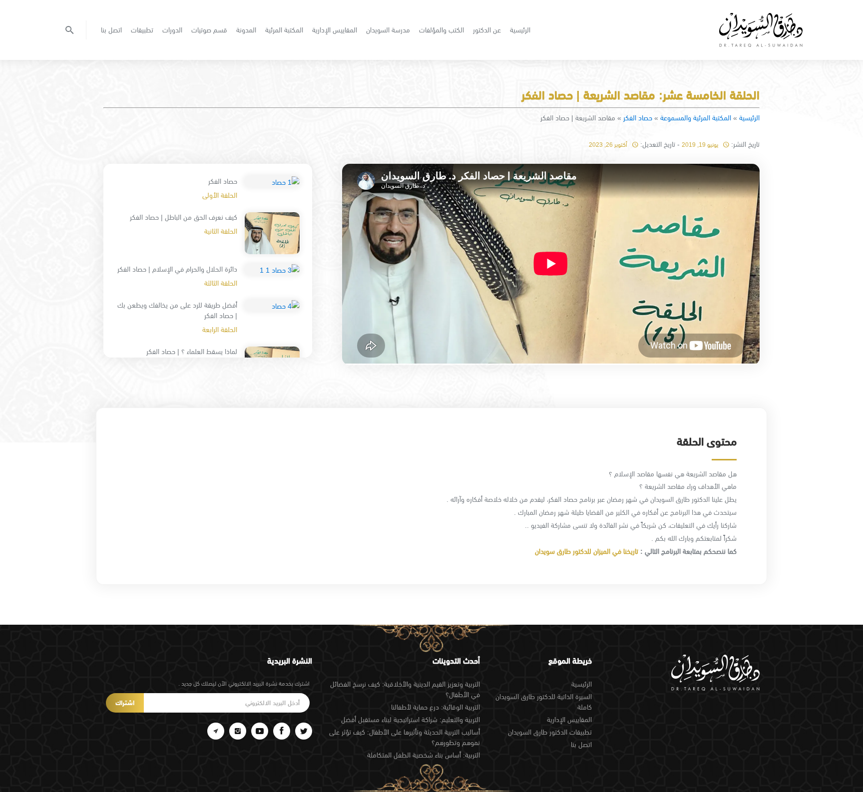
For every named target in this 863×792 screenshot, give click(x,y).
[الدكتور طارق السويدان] (761, 30)
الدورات (172, 30)
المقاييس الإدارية (334, 30)
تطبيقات (142, 30)
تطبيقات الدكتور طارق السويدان (550, 732)
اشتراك (124, 703)
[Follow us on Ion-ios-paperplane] (215, 731)
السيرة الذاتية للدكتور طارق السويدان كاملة (543, 702)
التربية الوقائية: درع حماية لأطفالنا (435, 707)
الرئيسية (520, 30)
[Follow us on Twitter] (303, 731)
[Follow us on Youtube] (259, 731)
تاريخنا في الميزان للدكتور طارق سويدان (585, 551)
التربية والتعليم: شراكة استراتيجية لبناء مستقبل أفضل (410, 720)
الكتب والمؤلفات (441, 30)
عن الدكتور (487, 30)
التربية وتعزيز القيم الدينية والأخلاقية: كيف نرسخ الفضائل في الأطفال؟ (405, 689)
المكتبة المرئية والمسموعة (695, 118)
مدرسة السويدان (388, 30)
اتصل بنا (111, 30)
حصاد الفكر (637, 118)
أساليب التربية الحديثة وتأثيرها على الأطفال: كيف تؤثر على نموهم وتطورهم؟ (404, 737)
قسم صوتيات (209, 30)
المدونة (246, 30)
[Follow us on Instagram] (237, 731)
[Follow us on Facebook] (281, 731)
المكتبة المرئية (284, 30)
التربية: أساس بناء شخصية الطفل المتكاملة (423, 755)
